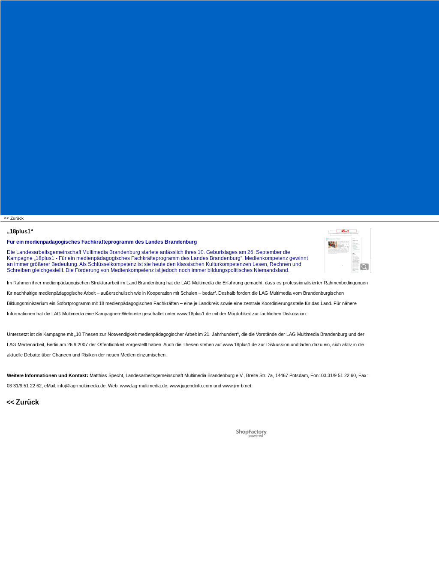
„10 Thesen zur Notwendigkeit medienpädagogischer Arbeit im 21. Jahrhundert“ (156, 334)
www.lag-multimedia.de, (144, 385)
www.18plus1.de (194, 313)
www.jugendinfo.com (191, 385)
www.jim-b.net (237, 385)
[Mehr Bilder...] (364, 267)
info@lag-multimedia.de (81, 385)
